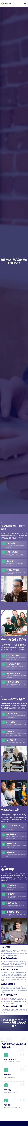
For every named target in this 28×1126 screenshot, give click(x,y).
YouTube (9, 999)
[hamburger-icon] (25, 3)
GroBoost (3, 998)
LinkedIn (20, 998)
